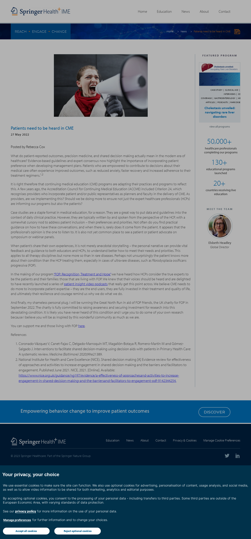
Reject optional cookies (78, 531)
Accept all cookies (26, 531)
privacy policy (25, 511)
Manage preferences (17, 520)
